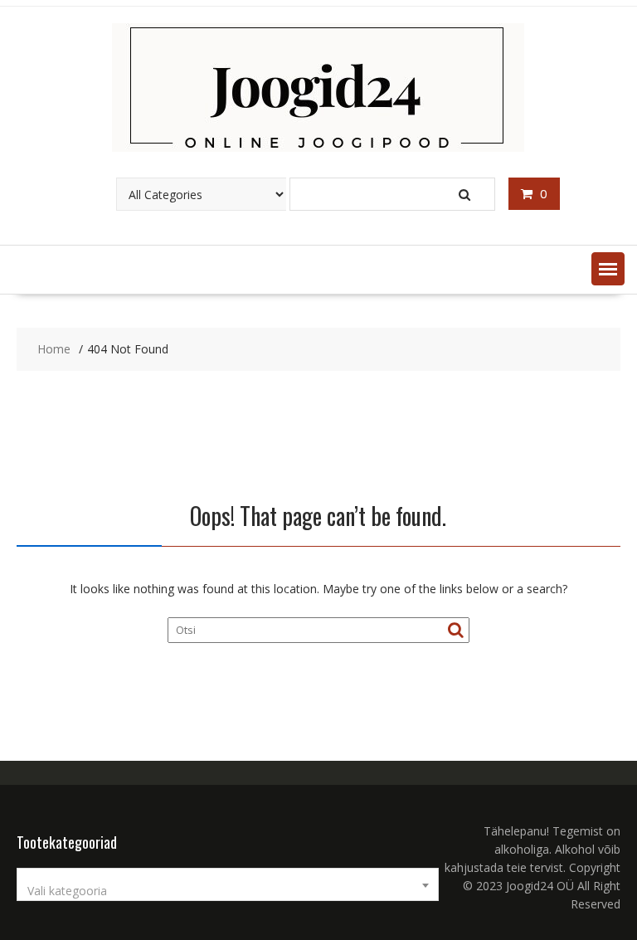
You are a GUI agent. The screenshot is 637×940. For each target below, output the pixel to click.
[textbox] (227, 891)
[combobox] (228, 884)
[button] (608, 268)
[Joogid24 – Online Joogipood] (318, 147)
